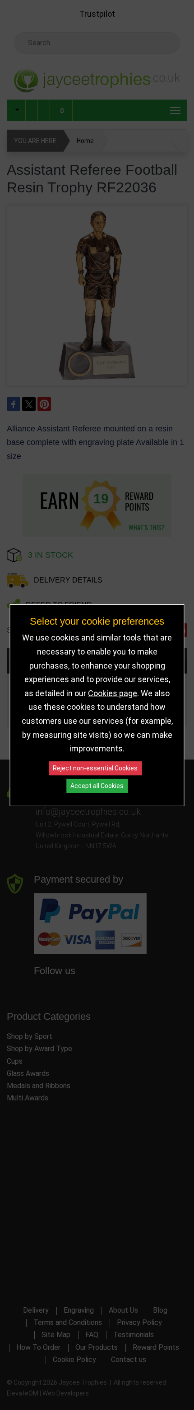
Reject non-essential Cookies (95, 768)
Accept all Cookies (97, 785)
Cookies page (112, 693)
